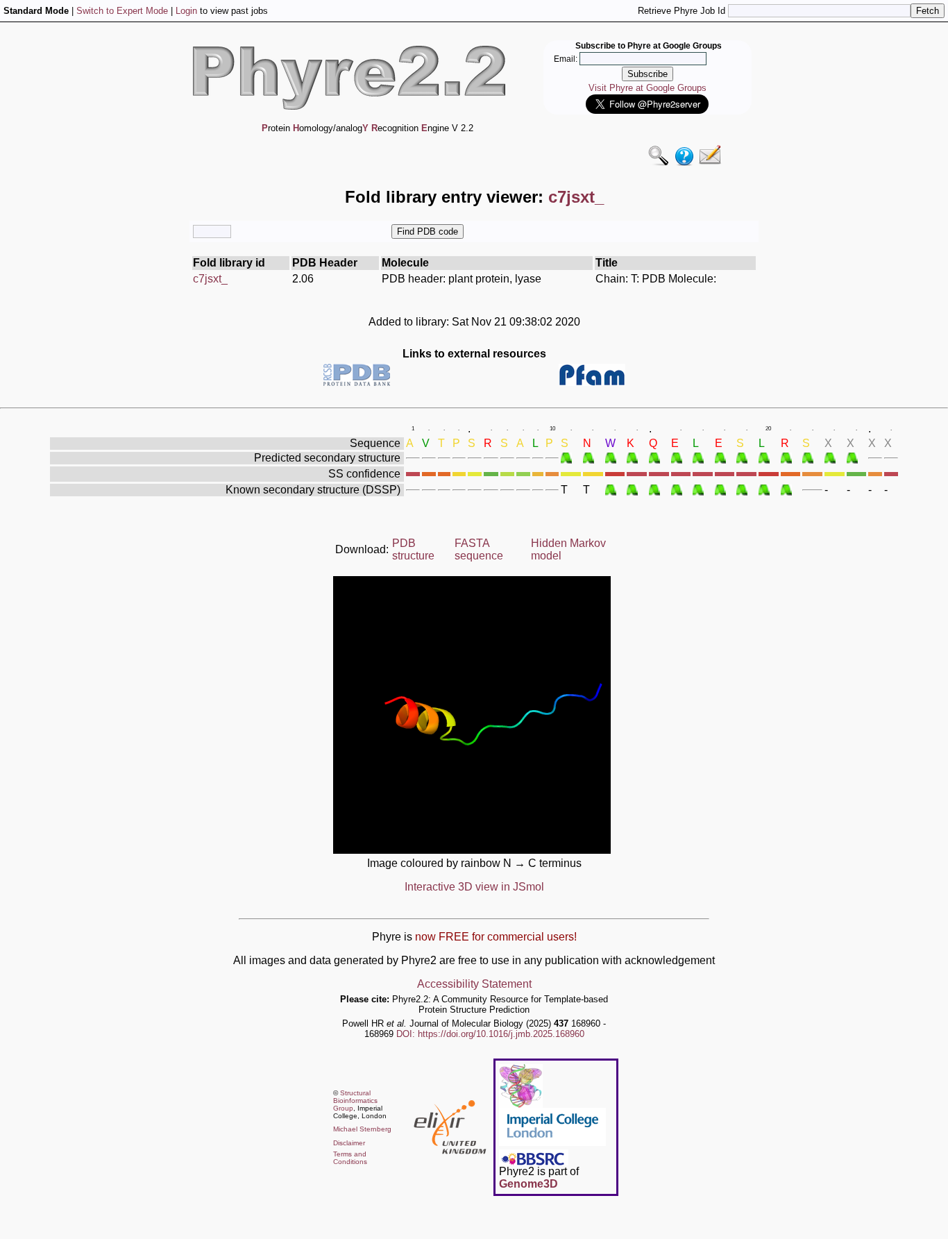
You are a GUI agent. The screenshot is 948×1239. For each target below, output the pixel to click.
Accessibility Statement (474, 984)
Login (186, 11)
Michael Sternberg (362, 1129)
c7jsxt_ (210, 279)
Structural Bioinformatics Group (355, 1100)
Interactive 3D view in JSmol (474, 887)
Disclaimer (349, 1143)
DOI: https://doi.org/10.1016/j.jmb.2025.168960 (490, 1034)
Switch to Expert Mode (122, 11)
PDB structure (413, 549)
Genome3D (528, 1184)
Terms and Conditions (350, 1157)
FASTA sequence (479, 549)
